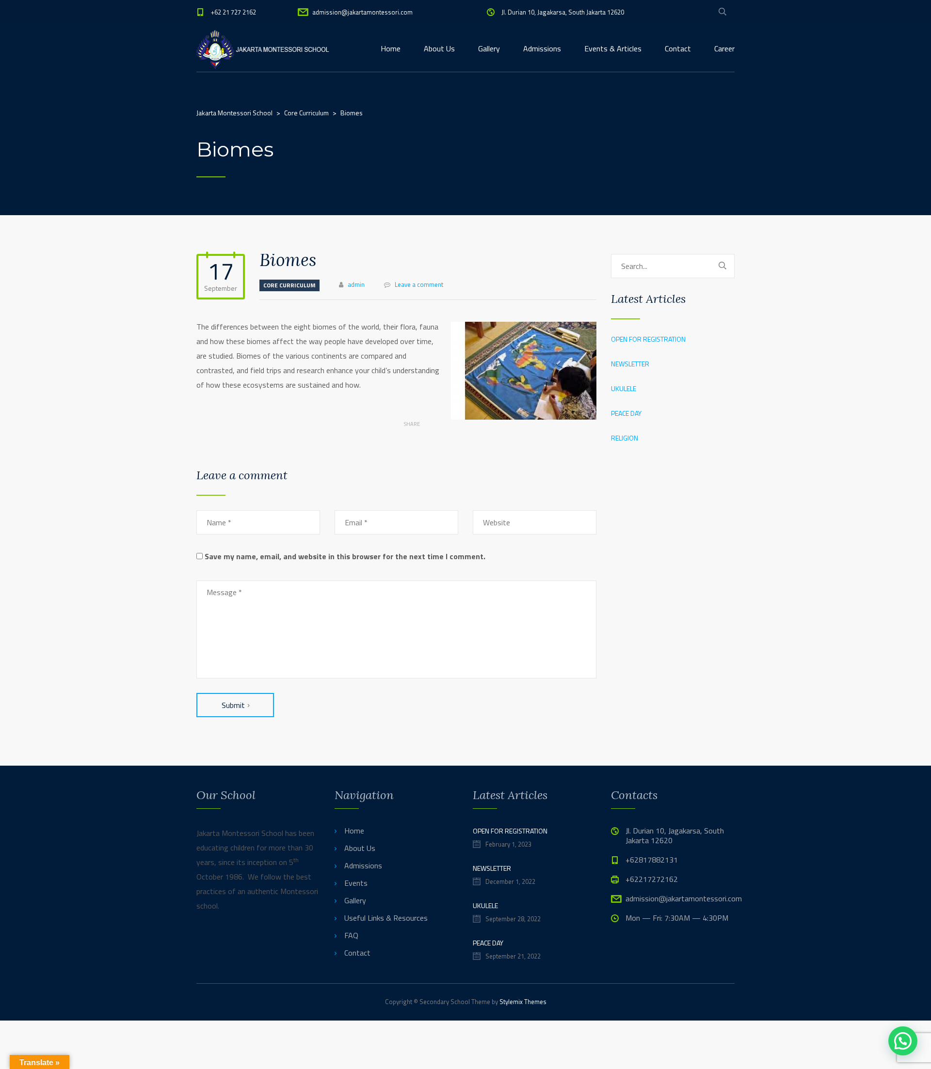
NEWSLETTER (630, 364)
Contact (678, 48)
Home (391, 48)
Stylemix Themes (522, 1001)
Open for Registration (648, 339)
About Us (439, 48)
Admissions (542, 48)
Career (724, 48)
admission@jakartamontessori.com (362, 12)
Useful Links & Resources (386, 918)
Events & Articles (613, 48)
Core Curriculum (289, 285)
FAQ (351, 935)
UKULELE (623, 388)
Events (356, 883)
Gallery (489, 48)
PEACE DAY (626, 413)
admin (356, 284)
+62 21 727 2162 (233, 12)
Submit (233, 705)
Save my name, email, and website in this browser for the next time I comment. (345, 556)
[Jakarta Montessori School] (263, 48)
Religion (624, 438)
